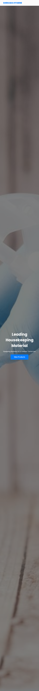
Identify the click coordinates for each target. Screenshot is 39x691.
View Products (19, 357)
